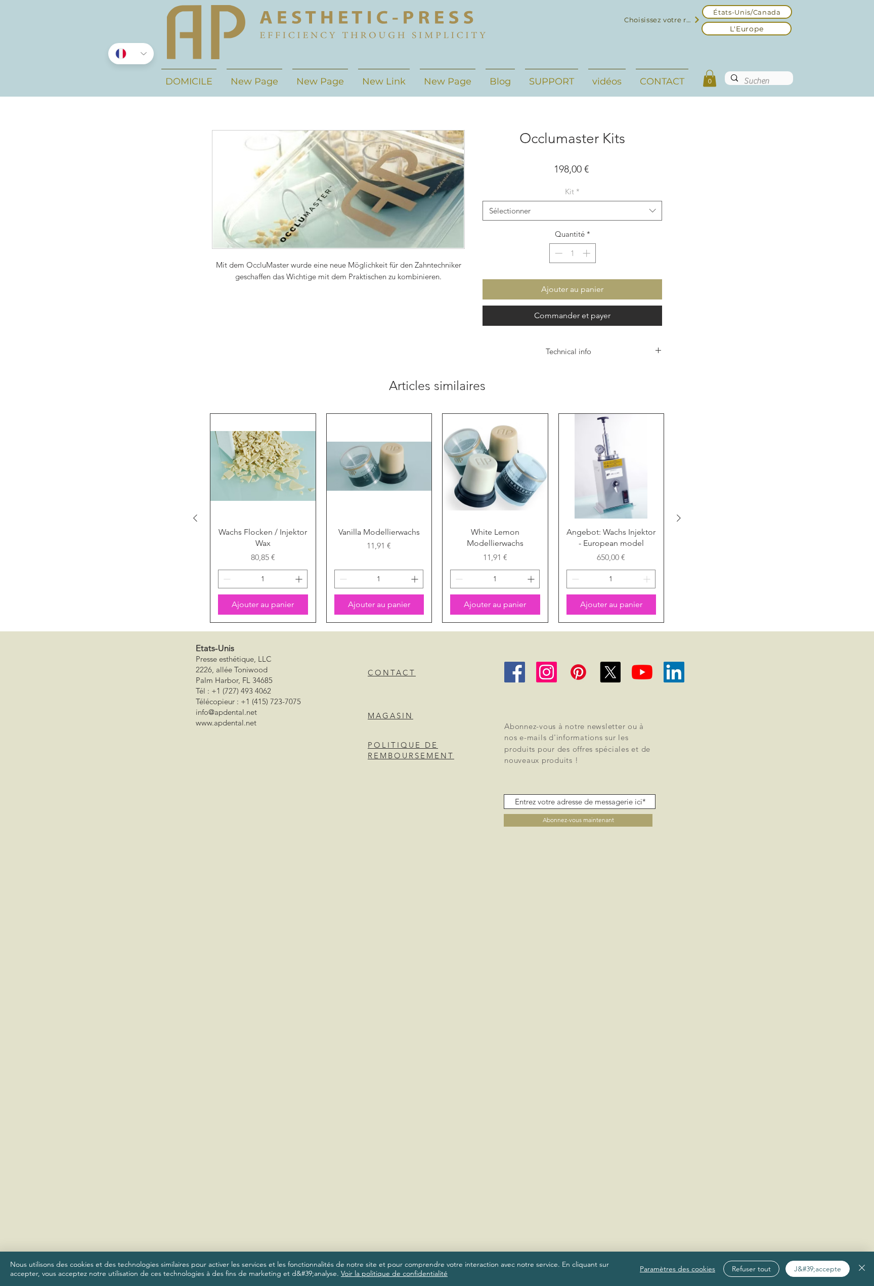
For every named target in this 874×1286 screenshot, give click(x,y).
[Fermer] (862, 1269)
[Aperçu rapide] (263, 466)
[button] (710, 78)
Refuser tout (751, 1268)
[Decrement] (557, 253)
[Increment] (587, 253)
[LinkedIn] (674, 672)
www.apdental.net (226, 722)
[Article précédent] (195, 518)
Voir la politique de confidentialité (394, 1273)
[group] (437, 518)
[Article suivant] (679, 518)
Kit (572, 191)
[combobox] (572, 211)
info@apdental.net (226, 712)
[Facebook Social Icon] (514, 672)
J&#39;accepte (817, 1268)
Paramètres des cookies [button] (677, 1268)
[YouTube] (642, 672)
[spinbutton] (572, 253)
